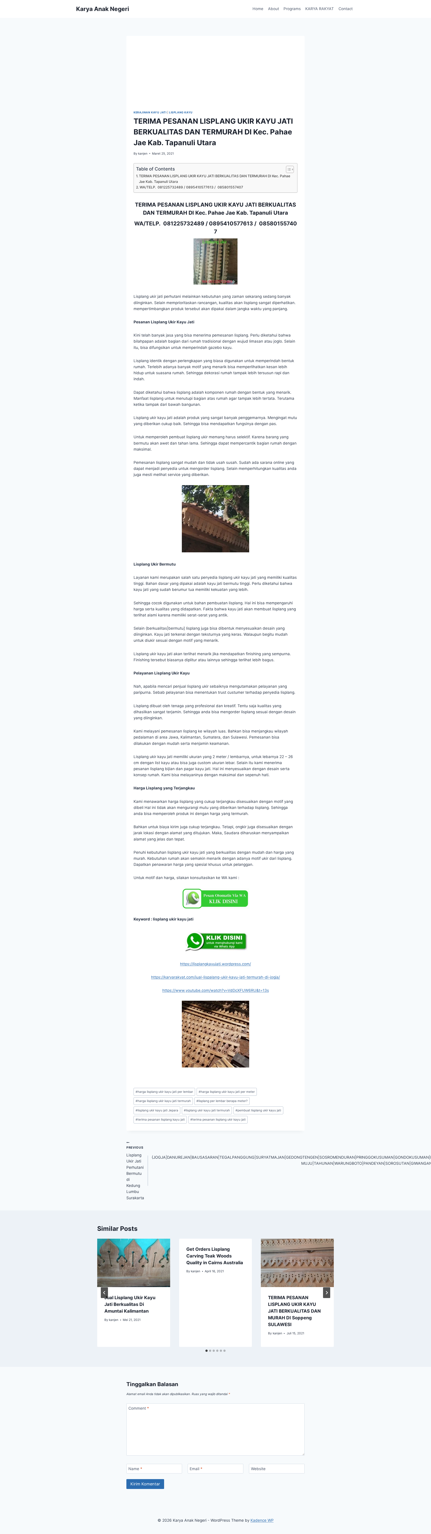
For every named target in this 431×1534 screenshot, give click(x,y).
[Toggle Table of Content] (288, 169)
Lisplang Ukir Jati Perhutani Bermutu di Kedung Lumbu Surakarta (135, 1173)
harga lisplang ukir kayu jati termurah (163, 1101)
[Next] (326, 1292)
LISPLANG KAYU (181, 112)
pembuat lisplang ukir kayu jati (258, 1110)
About (273, 8)
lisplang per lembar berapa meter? (222, 1101)
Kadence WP (262, 1520)
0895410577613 (231, 223)
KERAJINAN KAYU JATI (150, 112)
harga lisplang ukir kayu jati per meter (227, 1091)
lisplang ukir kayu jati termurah (207, 1110)
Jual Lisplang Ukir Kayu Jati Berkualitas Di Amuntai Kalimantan (129, 1304)
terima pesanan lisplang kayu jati (160, 1119)
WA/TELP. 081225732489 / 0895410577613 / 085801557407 (191, 187)
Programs (292, 8)
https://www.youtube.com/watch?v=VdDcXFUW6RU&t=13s (215, 990)
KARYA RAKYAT (319, 8)
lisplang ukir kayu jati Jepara (157, 1110)
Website (258, 1469)
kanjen (142, 153)
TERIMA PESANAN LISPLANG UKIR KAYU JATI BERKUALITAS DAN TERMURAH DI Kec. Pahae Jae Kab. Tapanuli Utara (214, 179)
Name (135, 1469)
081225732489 (183, 223)
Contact (346, 8)
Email (196, 1469)
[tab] (206, 1351)
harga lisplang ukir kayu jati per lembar (164, 1091)
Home (258, 8)
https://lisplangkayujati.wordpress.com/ (215, 964)
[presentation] (133, 1263)
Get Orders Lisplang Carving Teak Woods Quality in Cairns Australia (214, 1256)
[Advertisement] (215, 76)
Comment (138, 1408)
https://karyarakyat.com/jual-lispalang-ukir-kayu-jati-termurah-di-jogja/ (215, 977)
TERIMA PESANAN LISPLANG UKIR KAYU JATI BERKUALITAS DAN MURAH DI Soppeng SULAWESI (294, 1311)
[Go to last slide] (104, 1292)
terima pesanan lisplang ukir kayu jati (218, 1119)
